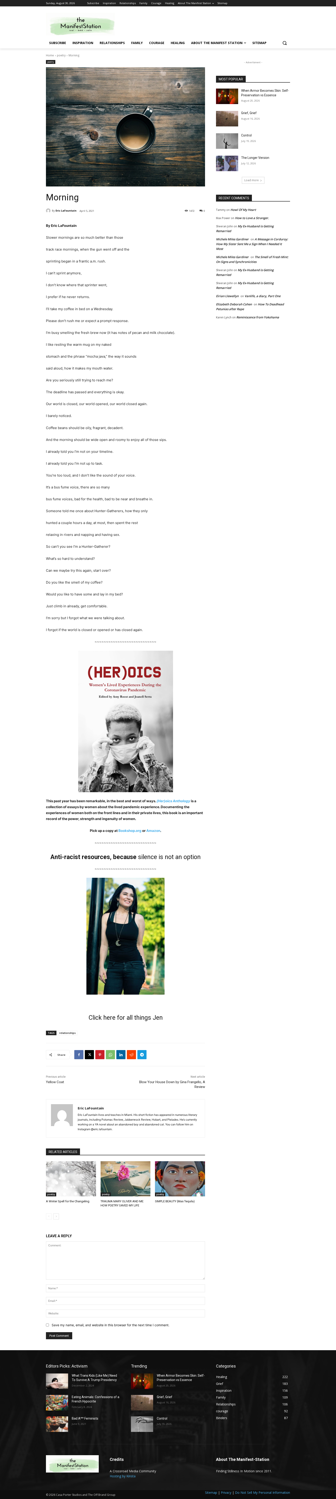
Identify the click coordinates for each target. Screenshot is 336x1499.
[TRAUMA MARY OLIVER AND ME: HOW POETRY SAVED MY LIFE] (126, 1178)
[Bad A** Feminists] (57, 1424)
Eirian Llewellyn (227, 296)
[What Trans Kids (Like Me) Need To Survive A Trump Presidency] (57, 1381)
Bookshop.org (129, 830)
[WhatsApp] (110, 1054)
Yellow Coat (55, 1082)
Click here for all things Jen (125, 1017)
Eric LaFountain (66, 210)
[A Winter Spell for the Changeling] (71, 1178)
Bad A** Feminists (85, 1418)
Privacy (226, 1492)
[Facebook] (78, 1054)
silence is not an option (169, 857)
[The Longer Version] (227, 163)
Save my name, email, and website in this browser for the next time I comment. (110, 1325)
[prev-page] (49, 1216)
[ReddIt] (131, 1054)
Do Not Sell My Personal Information (262, 1492)
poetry (61, 55)
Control (246, 135)
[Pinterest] (99, 1054)
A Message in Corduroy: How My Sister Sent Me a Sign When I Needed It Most (252, 244)
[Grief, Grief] (227, 118)
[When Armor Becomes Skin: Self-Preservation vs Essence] (227, 96)
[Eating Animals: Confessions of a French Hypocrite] (57, 1402)
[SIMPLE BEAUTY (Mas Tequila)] (180, 1178)
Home (50, 55)
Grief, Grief (249, 113)
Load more (251, 180)
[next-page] (56, 1216)
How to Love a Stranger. (252, 218)
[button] (284, 42)
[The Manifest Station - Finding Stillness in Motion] (82, 24)
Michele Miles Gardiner (232, 239)
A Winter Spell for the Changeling (67, 1201)
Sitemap (211, 1492)
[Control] (227, 141)
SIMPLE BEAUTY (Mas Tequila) (175, 1201)
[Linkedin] (120, 1054)
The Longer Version (255, 158)
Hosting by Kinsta (123, 1476)
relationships (67, 1033)
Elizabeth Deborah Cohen (234, 304)
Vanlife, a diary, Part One (262, 296)
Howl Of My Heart (243, 210)
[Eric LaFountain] (49, 210)
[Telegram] (142, 1054)
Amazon (153, 830)
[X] (89, 1054)
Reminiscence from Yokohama (257, 317)
